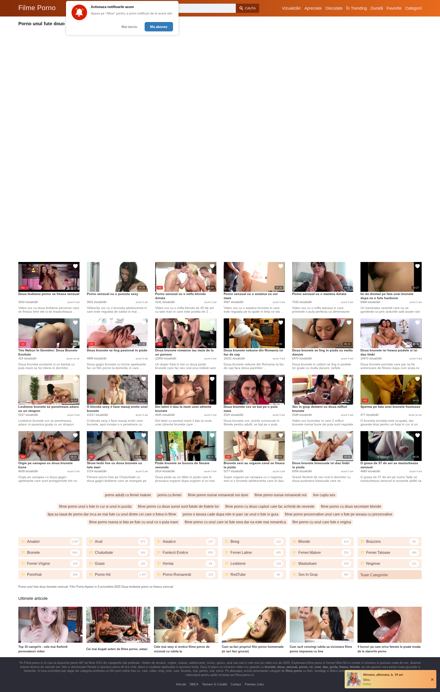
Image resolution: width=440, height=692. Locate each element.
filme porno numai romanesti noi (281, 495)
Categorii (413, 8)
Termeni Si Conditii (214, 684)
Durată (377, 8)
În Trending (356, 8)
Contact (236, 684)
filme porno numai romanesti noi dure (218, 495)
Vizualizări (291, 8)
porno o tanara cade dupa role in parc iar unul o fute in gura (230, 514)
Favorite (394, 8)
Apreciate (313, 8)
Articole (181, 684)
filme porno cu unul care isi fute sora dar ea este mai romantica (235, 522)
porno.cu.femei (169, 495)
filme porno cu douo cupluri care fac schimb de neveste (269, 506)
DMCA (194, 684)
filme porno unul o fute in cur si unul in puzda (95, 506)
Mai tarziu (129, 27)
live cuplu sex (324, 495)
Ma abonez (159, 27)
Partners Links (254, 684)
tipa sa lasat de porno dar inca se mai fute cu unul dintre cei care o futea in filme (112, 514)
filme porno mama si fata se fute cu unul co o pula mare (133, 522)
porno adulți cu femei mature (128, 495)
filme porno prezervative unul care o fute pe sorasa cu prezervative (338, 514)
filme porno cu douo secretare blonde (351, 506)
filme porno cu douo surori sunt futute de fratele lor (178, 506)
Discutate (334, 8)
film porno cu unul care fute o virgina (321, 522)
